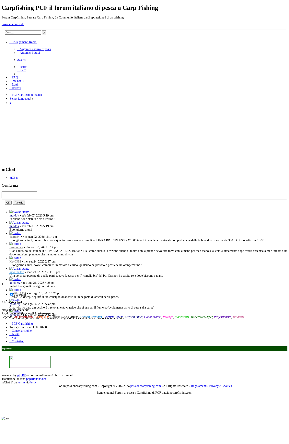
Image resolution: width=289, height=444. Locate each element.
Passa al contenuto (13, 24)
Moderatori (182, 317)
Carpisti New (58, 317)
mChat (13, 177)
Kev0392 (15, 261)
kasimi (21, 382)
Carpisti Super (134, 317)
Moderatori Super (201, 317)
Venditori (238, 317)
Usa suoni (19, 294)
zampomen (16, 247)
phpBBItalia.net (36, 378)
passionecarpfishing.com (145, 386)
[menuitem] (34, 49)
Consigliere (42, 317)
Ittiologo (168, 317)
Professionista (222, 317)
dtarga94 (14, 236)
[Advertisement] (144, 135)
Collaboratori (152, 317)
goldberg (14, 282)
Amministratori (23, 317)
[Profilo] (19, 212)
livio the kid (16, 272)
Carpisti (73, 317)
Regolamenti (199, 386)
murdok (14, 215)
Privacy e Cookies (220, 386)
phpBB (21, 375)
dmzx (32, 382)
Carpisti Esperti (113, 317)
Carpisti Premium (91, 317)
